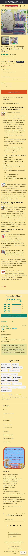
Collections (11, 394)
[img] (4, 326)
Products (19, 394)
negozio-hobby (17, 377)
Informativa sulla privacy (14, 546)
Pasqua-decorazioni (12, 380)
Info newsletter (7, 441)
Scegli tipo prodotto (5, 69)
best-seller (15, 364)
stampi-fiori (13, 387)
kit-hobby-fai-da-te (6, 377)
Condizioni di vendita (8, 438)
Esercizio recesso (8, 427)
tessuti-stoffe (21, 387)
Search (5, 410)
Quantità (3, 83)
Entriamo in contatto (8, 413)
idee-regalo (14, 374)
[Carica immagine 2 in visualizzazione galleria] (14, 40)
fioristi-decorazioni (14, 370)
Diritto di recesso (7, 424)
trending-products (6, 390)
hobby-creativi (5, 374)
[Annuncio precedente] (3, 2)
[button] (3, 6)
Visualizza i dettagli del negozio (11, 103)
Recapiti (15, 553)
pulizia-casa (4, 387)
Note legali (6, 431)
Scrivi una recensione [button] (14, 315)
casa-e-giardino (17, 367)
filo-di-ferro (4, 370)
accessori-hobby (5, 364)
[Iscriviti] (23, 520)
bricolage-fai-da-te (6, 367)
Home (3, 394)
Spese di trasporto (8, 434)
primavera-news (17, 383)
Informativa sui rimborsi (16, 543)
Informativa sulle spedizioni (10, 551)
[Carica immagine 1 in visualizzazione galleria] (5, 40)
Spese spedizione (4, 65)
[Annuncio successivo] (25, 2)
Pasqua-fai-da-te (5, 383)
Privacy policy (6, 420)
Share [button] (4, 286)
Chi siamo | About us (8, 417)
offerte (3, 380)
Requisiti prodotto (5, 76)
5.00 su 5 (18, 299)
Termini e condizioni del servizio (15, 548)
